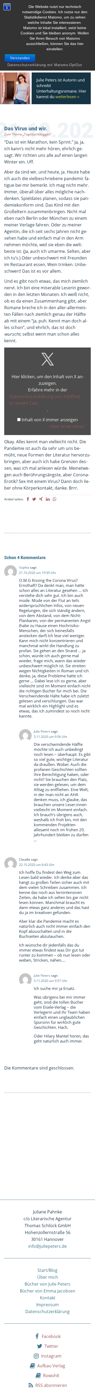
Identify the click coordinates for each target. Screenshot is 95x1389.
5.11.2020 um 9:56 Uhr (50, 736)
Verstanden (20, 58)
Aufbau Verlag (51, 1366)
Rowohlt (51, 1375)
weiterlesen (65, 96)
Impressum (47, 1305)
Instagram (51, 1356)
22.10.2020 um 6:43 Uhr (36, 864)
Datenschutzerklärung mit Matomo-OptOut (44, 65)
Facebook (51, 1336)
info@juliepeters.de (47, 1246)
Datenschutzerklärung (47, 1311)
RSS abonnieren (51, 1385)
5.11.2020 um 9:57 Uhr (50, 981)
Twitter (51, 1346)
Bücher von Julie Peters (47, 1284)
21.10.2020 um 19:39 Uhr (37, 572)
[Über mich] (17, 88)
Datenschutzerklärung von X (45, 400)
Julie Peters (42, 731)
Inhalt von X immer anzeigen (50, 420)
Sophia (24, 567)
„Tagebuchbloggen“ (37, 134)
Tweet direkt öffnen (66, 426)
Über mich (47, 1277)
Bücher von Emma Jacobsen (47, 1291)
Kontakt (47, 1298)
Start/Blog (47, 1270)
